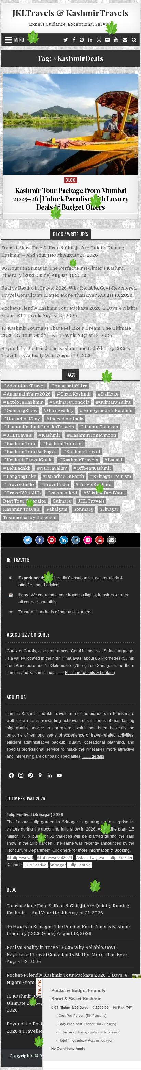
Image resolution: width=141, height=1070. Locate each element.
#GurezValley (58, 410)
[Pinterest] (82, 39)
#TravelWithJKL (22, 492)
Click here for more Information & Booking (91, 850)
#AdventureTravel (24, 385)
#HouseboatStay (21, 418)
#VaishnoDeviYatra (104, 492)
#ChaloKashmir (74, 394)
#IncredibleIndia (65, 418)
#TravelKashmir (93, 484)
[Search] (134, 39)
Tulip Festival (35, 865)
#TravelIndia (54, 484)
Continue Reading (72, 166)
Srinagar (109, 509)
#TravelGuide (18, 484)
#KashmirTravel (81, 451)
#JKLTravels (17, 435)
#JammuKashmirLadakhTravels (38, 427)
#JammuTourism (99, 427)
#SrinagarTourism (110, 476)
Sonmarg (83, 509)
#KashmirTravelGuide (28, 459)
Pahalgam (56, 509)
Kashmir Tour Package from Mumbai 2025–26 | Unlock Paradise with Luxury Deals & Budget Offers (70, 198)
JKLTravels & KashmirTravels (70, 12)
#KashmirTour (19, 443)
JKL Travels (91, 501)
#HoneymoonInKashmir (106, 410)
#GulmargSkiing (113, 402)
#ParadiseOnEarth (63, 476)
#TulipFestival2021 (55, 857)
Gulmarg (62, 501)
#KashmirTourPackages (30, 451)
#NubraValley (52, 468)
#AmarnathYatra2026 (27, 394)
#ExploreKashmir (23, 402)
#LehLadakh (16, 468)
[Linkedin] (90, 39)
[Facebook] (74, 39)
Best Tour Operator (25, 501)
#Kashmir (49, 435)
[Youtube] (99, 540)
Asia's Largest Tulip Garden (104, 857)
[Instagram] (99, 39)
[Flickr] (107, 39)
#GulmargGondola (69, 402)
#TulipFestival (20, 857)
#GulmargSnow (20, 410)
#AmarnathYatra (69, 385)
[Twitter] (66, 39)
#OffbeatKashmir (92, 468)
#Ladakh (114, 459)
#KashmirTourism (62, 443)
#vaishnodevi (62, 492)
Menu (19, 39)
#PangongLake (19, 476)
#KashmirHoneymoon (91, 435)
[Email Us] (125, 39)
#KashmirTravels (78, 459)
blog (70, 180)
